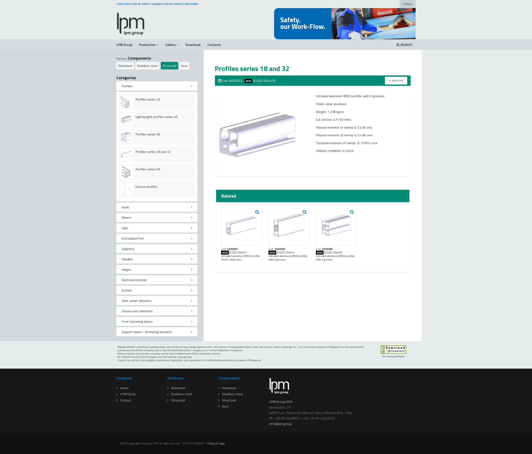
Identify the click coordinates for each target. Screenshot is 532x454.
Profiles (127, 86)
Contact (125, 400)
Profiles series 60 (147, 169)
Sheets (127, 217)
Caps (125, 227)
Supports (128, 248)
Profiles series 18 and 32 (153, 151)
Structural (169, 65)
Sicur (184, 65)
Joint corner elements (137, 300)
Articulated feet (133, 238)
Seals (125, 207)
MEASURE (397, 80)
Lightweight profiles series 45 (156, 116)
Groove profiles (146, 186)
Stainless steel (147, 65)
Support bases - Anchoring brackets (147, 331)
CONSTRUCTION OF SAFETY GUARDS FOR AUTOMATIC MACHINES (157, 4)
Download (193, 44)
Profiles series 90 (147, 134)
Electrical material (134, 279)
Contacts (214, 44)
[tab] (156, 86)
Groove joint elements (137, 311)
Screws (127, 290)
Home (124, 387)
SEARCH (406, 44)
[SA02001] (241, 226)
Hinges (126, 269)
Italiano (407, 4)
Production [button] (147, 44)
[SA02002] (289, 226)
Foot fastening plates (137, 321)
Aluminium (125, 65)
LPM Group (124, 44)
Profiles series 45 (147, 99)
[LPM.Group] (130, 24)
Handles (127, 259)
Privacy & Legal (216, 443)
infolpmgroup (280, 423)
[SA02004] (336, 226)
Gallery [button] (170, 44)
